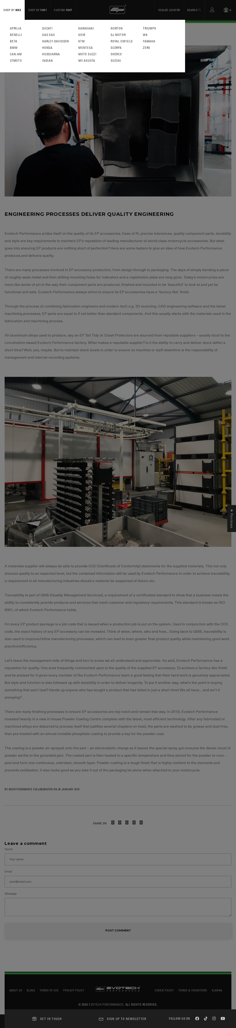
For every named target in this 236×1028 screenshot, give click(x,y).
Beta (13, 41)
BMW (14, 48)
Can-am (16, 54)
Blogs (31, 990)
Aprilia (15, 28)
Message (11, 894)
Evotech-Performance (106, 1004)
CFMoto (16, 60)
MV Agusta (86, 60)
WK (145, 35)
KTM (81, 41)
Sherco (116, 54)
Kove (82, 35)
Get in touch (51, 1019)
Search (192, 10)
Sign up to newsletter (126, 1019)
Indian (47, 60)
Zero (146, 48)
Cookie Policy (164, 990)
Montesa (85, 48)
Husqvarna (51, 54)
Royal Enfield (122, 41)
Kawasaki (86, 28)
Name (9, 849)
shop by (12, 10)
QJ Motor (118, 35)
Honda (47, 48)
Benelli (16, 35)
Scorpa (116, 48)
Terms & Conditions (192, 990)
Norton (117, 28)
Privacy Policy (73, 990)
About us (15, 990)
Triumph (149, 28)
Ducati (47, 28)
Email (8, 871)
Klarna (217, 990)
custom (63, 10)
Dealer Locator (169, 10)
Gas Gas (48, 35)
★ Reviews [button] (231, 518)
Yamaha (149, 41)
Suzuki (116, 60)
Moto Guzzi (87, 54)
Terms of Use (49, 990)
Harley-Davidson (55, 41)
